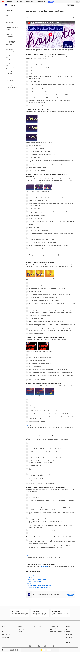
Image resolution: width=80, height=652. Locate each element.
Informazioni (68, 626)
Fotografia (3, 626)
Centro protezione (69, 637)
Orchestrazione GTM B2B (21, 631)
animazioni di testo (45, 566)
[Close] (57, 650)
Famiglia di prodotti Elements (6, 634)
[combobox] (57, 5)
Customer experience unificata (22, 628)
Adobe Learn (52, 629)
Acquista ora (51, 1)
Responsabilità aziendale (70, 632)
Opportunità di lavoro (69, 628)
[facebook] (11, 650)
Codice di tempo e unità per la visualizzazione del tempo (39, 585)
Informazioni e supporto (41, 1)
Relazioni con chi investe (69, 634)
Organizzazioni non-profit (37, 626)
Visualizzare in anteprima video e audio (35, 581)
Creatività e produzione (21, 629)
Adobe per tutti (68, 640)
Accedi (77, 1)
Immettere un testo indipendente (34, 575)
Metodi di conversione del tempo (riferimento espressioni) (39, 587)
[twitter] (15, 650)
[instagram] (13, 650)
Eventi (67, 629)
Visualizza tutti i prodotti (5, 637)
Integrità (67, 639)
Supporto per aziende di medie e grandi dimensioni (56, 631)
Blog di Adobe (68, 642)
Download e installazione (54, 626)
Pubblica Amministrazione (38, 628)
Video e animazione (5, 629)
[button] (74, 2)
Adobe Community (53, 628)
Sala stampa (68, 631)
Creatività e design (9, 1)
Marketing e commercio (29, 1)
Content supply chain (21, 626)
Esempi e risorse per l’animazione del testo (12, 42)
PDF (2, 631)
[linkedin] (17, 650)
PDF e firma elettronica (19, 1)
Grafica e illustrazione (5, 628)
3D (2, 632)
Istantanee (29, 583)
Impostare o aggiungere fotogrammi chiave (36, 579)
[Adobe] (2, 1)
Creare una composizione (32, 574)
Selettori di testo (30, 577)
